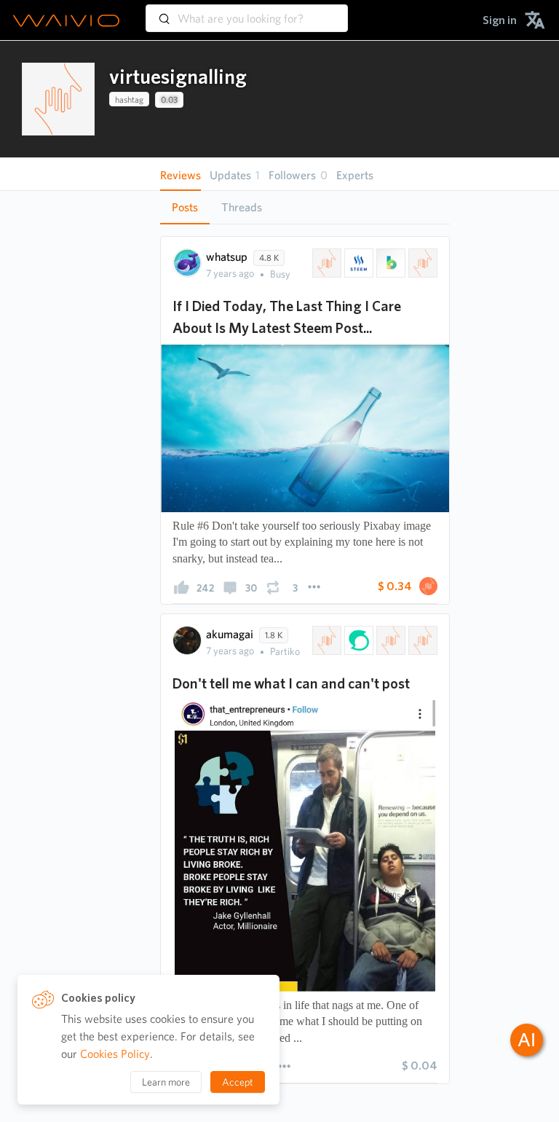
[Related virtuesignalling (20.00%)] (325, 640)
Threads (241, 207)
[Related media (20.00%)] (421, 640)
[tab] (185, 207)
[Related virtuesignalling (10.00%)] (325, 263)
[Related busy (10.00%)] (389, 263)
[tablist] (305, 207)
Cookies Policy (115, 1054)
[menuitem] (499, 20)
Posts (185, 207)
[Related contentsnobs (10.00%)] (421, 263)
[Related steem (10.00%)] (357, 263)
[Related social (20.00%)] (389, 640)
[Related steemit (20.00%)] (357, 640)
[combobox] (247, 11)
